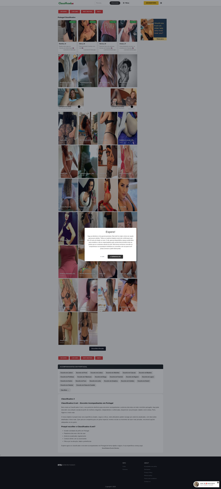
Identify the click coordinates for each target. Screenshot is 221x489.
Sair (102, 256)
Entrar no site (116, 256)
